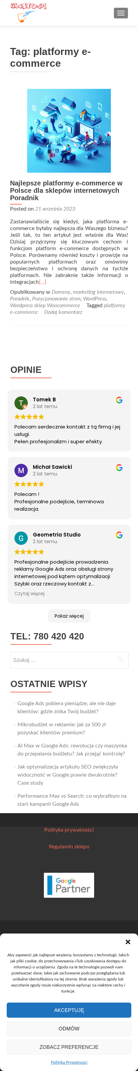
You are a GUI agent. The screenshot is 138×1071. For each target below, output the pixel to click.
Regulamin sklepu (69, 846)
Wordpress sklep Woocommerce (45, 305)
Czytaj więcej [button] (29, 593)
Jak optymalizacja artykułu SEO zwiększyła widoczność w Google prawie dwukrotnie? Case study (67, 775)
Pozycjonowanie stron (56, 298)
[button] (128, 942)
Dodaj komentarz (63, 312)
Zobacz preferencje (69, 1047)
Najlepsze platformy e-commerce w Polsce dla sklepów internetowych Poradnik (66, 190)
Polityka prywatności (69, 830)
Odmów (69, 1028)
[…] (42, 282)
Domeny (61, 292)
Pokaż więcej (69, 616)
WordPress (94, 298)
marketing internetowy (98, 292)
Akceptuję (69, 1010)
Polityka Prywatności (69, 1062)
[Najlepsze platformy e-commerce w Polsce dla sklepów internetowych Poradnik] (69, 130)
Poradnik (19, 298)
